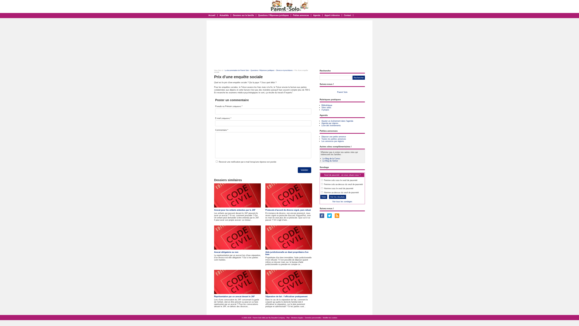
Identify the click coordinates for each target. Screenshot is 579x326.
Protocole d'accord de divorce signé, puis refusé (288, 210)
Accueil (211, 15)
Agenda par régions (329, 123)
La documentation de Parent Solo (237, 70)
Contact (347, 15)
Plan (288, 318)
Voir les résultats (337, 197)
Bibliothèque (326, 105)
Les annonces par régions (332, 141)
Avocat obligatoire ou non (226, 252)
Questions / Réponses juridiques (273, 15)
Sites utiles (326, 107)
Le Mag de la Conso (331, 158)
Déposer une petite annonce (333, 137)
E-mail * (223, 118)
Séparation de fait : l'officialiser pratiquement (286, 296)
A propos (325, 110)
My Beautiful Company (277, 318)
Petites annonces (301, 15)
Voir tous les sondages (342, 201)
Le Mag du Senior (330, 161)
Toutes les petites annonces (333, 139)
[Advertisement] (289, 43)
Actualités (224, 15)
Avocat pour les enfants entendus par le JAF (234, 210)
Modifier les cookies (330, 318)
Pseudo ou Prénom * (228, 106)
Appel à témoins (332, 15)
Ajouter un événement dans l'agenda (337, 121)
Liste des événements (331, 125)
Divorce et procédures (284, 70)
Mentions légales (297, 318)
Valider (304, 170)
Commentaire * (221, 130)
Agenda (316, 15)
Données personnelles (313, 318)
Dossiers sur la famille (243, 15)
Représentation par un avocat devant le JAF (234, 296)
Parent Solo (342, 92)
